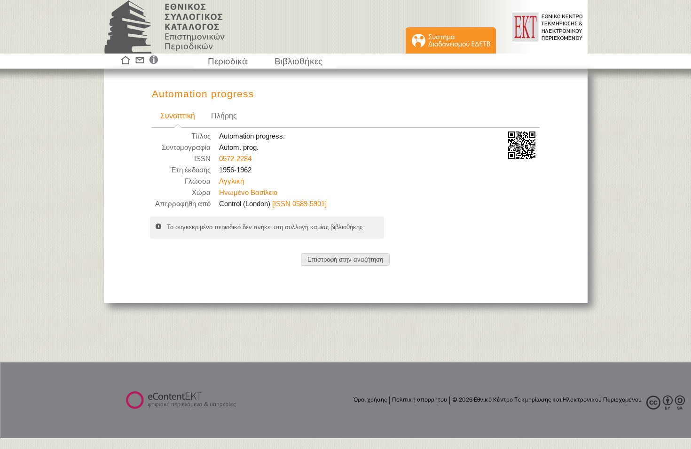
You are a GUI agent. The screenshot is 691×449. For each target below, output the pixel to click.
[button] (345, 259)
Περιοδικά (227, 61)
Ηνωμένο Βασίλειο (248, 192)
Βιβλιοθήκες (298, 61)
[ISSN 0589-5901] (299, 204)
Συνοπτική (177, 116)
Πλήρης (224, 116)
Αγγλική (231, 181)
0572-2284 (235, 159)
